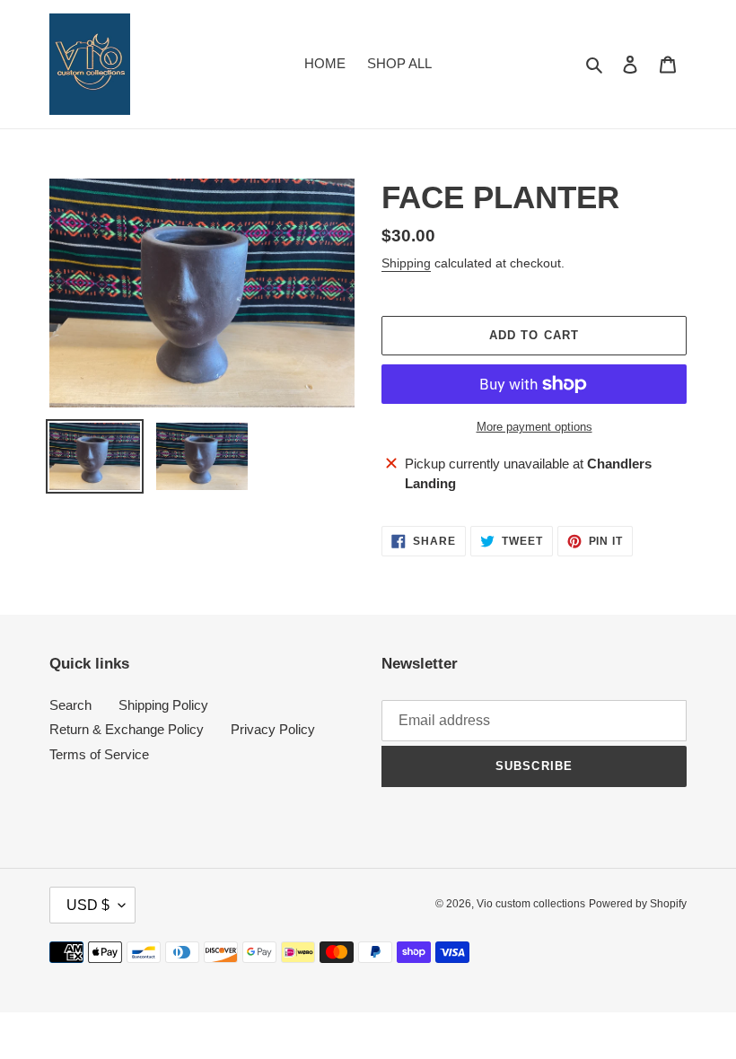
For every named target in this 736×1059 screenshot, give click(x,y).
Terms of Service (99, 754)
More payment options (534, 426)
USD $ (88, 905)
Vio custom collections (531, 903)
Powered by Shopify (638, 903)
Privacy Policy (273, 729)
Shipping (406, 263)
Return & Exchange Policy (126, 729)
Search (70, 705)
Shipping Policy (163, 705)
